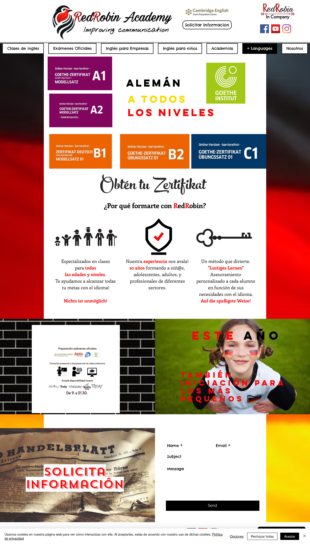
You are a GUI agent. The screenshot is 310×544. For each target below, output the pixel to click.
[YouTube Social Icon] (275, 28)
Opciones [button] (237, 536)
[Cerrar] (304, 536)
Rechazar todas (262, 536)
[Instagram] (286, 28)
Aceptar (289, 536)
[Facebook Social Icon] (264, 28)
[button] (114, 408)
